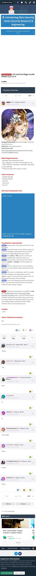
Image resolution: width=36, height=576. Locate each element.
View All (18, 542)
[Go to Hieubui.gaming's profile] (3, 429)
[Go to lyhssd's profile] (3, 413)
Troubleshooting (9, 293)
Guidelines (4, 568)
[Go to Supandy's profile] (3, 479)
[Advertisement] (18, 54)
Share (9, 504)
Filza (3, 162)
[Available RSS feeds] (33, 548)
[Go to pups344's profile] (3, 397)
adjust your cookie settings (20, 566)
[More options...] (33, 104)
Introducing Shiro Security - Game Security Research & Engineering (18, 21)
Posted (12, 347)
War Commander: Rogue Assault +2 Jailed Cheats (13, 531)
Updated (12, 104)
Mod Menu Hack (7, 74)
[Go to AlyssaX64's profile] (4, 537)
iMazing (8, 162)
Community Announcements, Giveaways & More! (18, 32)
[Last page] (33, 95)
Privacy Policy (31, 566)
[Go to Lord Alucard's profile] (3, 379)
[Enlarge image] (17, 125)
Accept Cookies (7, 573)
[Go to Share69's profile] (3, 446)
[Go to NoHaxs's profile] (3, 362)
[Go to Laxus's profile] (3, 103)
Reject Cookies (19, 573)
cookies (15, 561)
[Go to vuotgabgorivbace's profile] (3, 462)
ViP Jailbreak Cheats (20, 83)
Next (29, 96)
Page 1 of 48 (17, 96)
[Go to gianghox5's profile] (3, 346)
